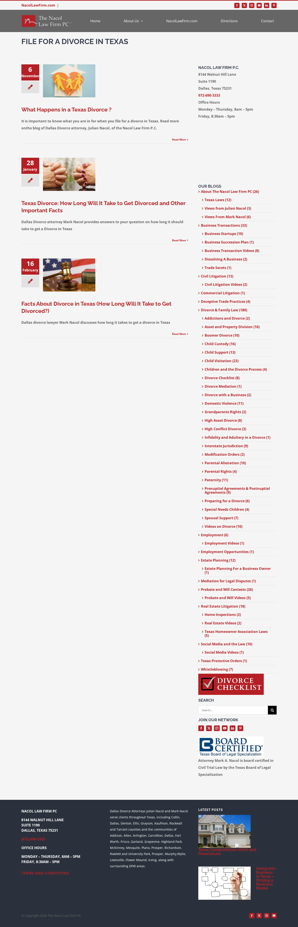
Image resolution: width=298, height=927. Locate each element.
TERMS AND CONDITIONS (45, 873)
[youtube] (259, 5)
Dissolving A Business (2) (226, 259)
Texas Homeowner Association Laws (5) (236, 633)
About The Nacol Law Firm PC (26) (230, 192)
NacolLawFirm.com (38, 5)
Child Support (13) (220, 352)
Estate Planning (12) (218, 560)
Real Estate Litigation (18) (223, 606)
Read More (179, 139)
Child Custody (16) (220, 344)
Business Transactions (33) (224, 225)
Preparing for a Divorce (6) (227, 501)
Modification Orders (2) (225, 454)
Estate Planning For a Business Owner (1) (238, 570)
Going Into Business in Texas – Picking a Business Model (266, 878)
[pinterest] (274, 5)
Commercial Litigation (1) (223, 293)
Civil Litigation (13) (217, 276)
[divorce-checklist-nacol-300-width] (231, 675)
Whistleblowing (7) (217, 669)
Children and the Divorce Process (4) (236, 369)
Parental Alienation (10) (225, 463)
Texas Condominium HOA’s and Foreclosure (227, 851)
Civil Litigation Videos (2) (226, 284)
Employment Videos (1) (224, 543)
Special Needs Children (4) (227, 509)
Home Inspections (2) (223, 615)
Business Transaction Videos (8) (232, 251)
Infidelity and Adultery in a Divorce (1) (237, 437)
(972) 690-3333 (33, 839)
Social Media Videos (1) (224, 652)
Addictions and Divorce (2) (227, 318)
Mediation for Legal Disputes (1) (228, 581)
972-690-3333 (209, 95)
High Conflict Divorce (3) (225, 429)
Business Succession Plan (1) (229, 242)
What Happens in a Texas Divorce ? (66, 109)
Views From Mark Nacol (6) (228, 217)
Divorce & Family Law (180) (224, 310)
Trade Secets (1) (218, 268)
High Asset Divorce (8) (223, 420)
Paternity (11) (216, 480)
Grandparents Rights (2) (225, 412)
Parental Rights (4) (221, 471)
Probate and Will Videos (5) (228, 598)
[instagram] (251, 5)
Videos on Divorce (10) (223, 526)
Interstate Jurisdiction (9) (226, 446)
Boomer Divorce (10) (222, 335)
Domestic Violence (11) (224, 403)
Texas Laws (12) (218, 200)
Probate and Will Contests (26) (227, 589)
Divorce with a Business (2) (228, 395)
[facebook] (237, 5)
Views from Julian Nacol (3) (228, 208)
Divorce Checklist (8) (222, 378)
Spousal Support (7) (221, 518)
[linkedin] (266, 5)
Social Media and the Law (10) (226, 644)
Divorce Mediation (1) (223, 386)
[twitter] (244, 5)
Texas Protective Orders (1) (224, 661)
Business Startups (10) (224, 234)
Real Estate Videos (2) (223, 623)
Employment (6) (214, 535)
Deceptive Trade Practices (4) (225, 301)
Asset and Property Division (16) (232, 327)
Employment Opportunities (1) (227, 552)
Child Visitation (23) (221, 361)
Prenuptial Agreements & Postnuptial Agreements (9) (237, 490)
